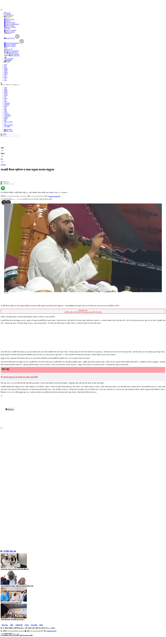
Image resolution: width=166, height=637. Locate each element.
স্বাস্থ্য (5, 111)
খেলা (5, 78)
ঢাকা (2, 159)
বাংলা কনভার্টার (34, 625)
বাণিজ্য (5, 71)
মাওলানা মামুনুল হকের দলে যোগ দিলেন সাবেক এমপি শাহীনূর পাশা (15, 569)
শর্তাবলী (11, 625)
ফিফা (5, 66)
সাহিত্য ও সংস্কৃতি (8, 122)
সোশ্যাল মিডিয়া (7, 115)
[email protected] (54, 196)
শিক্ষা (5, 108)
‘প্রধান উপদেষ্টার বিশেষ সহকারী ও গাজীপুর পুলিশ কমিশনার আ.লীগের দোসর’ (17, 586)
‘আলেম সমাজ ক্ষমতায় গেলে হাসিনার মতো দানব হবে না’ (13, 619)
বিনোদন (5, 77)
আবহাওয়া (6, 117)
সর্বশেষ (5, 64)
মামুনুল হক (10, 409)
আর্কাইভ (41, 625)
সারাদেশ (6, 74)
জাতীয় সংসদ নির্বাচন (8, 125)
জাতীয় (5, 68)
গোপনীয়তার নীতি (18, 625)
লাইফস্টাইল (6, 105)
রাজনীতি (6, 69)
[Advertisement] (43, 4)
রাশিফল (5, 119)
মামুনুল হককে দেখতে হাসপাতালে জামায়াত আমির (11, 602)
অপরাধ (5, 112)
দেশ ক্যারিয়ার (7, 126)
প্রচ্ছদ (2, 148)
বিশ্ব (5, 75)
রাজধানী (6, 72)
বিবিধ (5, 120)
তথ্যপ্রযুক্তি (7, 103)
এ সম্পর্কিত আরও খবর (9, 551)
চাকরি (5, 109)
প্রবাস (5, 80)
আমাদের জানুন (5, 625)
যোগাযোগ (27, 625)
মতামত (5, 106)
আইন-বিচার (6, 114)
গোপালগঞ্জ (3, 165)
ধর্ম (4, 123)
